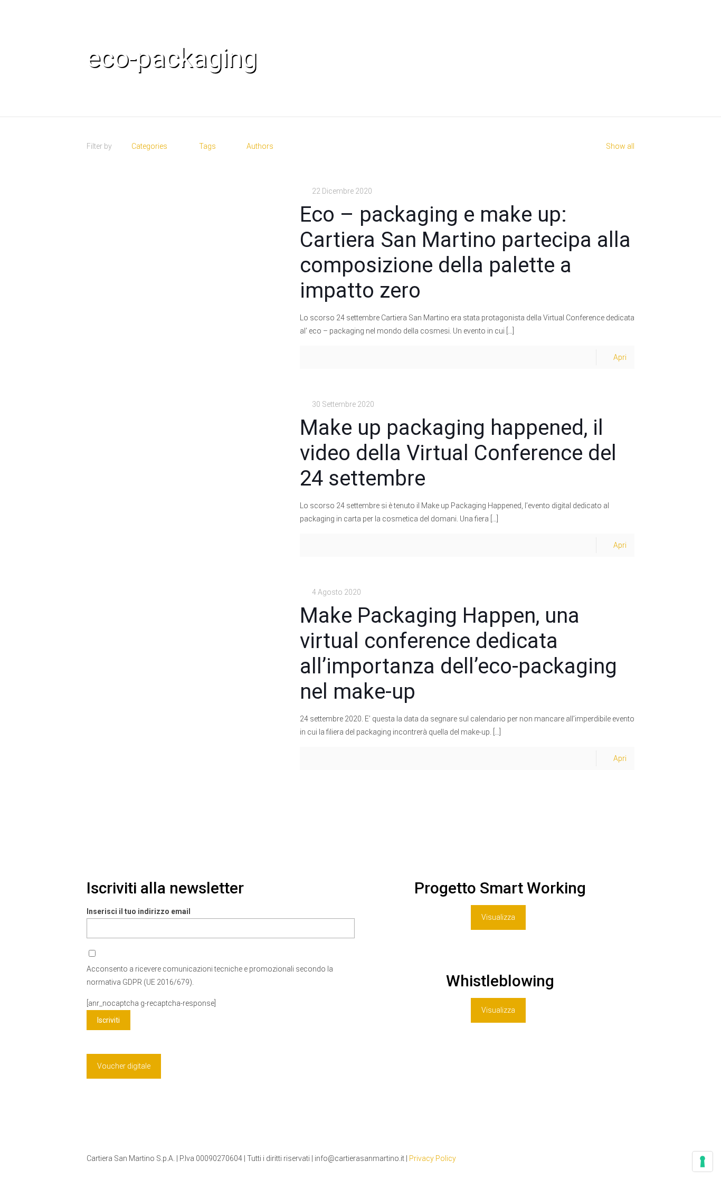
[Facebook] (581, 1158)
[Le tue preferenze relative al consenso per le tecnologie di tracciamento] (702, 1162)
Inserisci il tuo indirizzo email (139, 911)
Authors (259, 146)
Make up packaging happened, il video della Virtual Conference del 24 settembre (458, 453)
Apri (620, 357)
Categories (149, 146)
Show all (620, 146)
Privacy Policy (432, 1158)
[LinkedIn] (596, 1158)
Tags (207, 146)
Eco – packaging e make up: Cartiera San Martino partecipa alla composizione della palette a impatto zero (465, 252)
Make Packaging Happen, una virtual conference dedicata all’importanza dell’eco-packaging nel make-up (458, 653)
